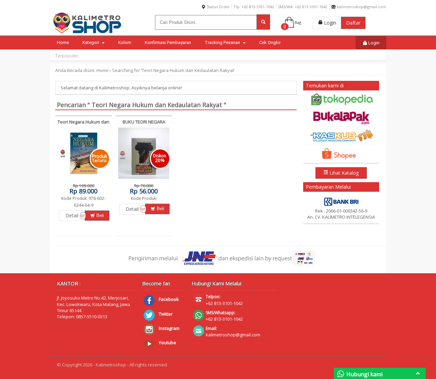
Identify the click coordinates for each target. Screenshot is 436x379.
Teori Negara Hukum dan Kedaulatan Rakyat (83, 125)
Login (329, 22)
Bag (298, 22)
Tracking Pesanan (223, 42)
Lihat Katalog (343, 173)
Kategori (91, 42)
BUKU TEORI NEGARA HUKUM (144, 125)
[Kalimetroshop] (87, 33)
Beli (99, 215)
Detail (71, 215)
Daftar (353, 22)
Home (63, 42)
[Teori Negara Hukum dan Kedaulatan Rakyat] (83, 179)
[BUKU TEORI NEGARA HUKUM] (143, 179)
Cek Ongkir (270, 42)
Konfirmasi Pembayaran (168, 42)
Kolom (124, 42)
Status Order (218, 6)
